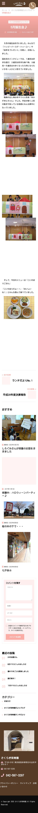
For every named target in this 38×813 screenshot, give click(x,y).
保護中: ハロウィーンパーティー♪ (18, 494)
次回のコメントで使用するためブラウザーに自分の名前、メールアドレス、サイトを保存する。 (19, 628)
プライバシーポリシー (9, 783)
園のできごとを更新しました (18, 671)
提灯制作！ (12, 678)
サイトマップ (25, 783)
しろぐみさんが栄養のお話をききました (18, 450)
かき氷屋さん (12, 657)
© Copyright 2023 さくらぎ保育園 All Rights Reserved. (18, 803)
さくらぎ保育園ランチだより (14, 714)
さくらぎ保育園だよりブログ (18, 22)
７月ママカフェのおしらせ (17, 685)
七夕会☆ (7, 570)
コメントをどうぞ (27, 32)
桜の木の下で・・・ (13, 526)
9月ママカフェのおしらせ (17, 664)
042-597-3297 (15, 775)
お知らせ (7, 701)
